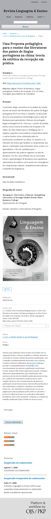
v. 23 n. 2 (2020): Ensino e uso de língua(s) (19, 36)
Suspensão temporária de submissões (24, 478)
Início (5, 33)
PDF (8, 289)
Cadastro (34, 2)
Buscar (25, 27)
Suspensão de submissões (18, 462)
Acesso (44, 2)
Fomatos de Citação (12, 326)
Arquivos (18, 17)
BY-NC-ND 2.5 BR (33, 363)
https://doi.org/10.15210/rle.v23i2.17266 (24, 83)
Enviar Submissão (13, 422)
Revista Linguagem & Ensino (25, 11)
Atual (8, 17)
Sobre (40, 17)
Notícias (29, 17)
